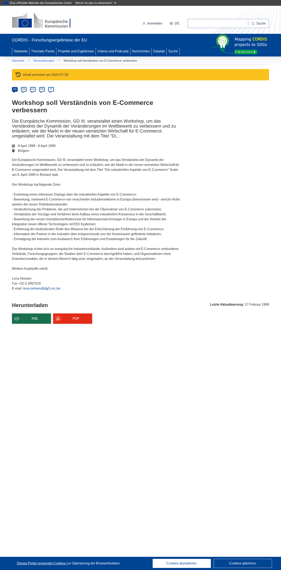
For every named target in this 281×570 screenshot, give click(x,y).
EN (24, 89)
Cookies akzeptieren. (181, 563)
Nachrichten (141, 51)
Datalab (159, 51)
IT (51, 89)
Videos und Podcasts (113, 51)
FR (42, 89)
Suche (173, 51)
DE (15, 89)
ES (33, 89)
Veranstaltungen (44, 60)
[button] (174, 23)
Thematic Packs (43, 51)
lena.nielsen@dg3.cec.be (41, 288)
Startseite (21, 51)
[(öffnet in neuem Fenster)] (45, 20)
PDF (76, 318)
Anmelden (154, 23)
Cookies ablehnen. (243, 563)
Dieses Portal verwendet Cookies (41, 563)
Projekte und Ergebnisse (76, 51)
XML (34, 318)
